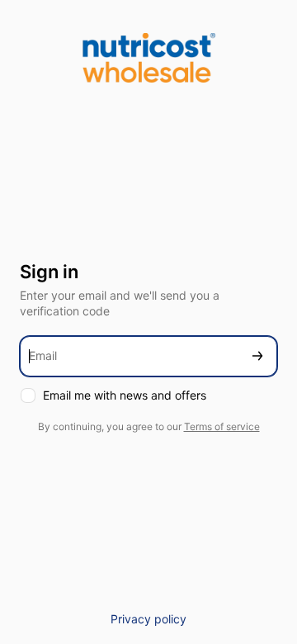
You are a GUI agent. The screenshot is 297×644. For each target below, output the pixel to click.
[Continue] (257, 356)
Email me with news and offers (124, 395)
